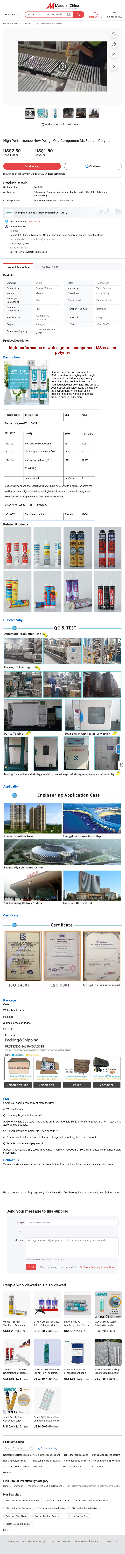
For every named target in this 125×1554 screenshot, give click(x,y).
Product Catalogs (49, 1448)
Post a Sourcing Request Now (97, 1267)
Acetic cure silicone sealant (46, 1454)
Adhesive (29, 23)
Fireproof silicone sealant (75, 1454)
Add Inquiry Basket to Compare (63, 124)
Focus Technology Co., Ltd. (41, 1541)
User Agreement (81, 1541)
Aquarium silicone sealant (16, 1466)
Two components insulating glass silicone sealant (77, 1460)
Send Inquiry (32, 166)
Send (31, 1267)
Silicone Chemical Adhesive (51, 1508)
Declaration (96, 1541)
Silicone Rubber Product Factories (23, 1500)
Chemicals (16, 23)
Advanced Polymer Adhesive (49, 23)
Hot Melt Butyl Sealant (14, 1460)
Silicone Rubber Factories (18, 1508)
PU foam (37, 1466)
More (6, 1529)
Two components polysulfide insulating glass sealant (107, 1460)
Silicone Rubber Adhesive (84, 1508)
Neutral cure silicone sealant (17, 1454)
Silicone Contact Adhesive (48, 1516)
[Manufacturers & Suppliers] (62, 5)
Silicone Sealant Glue (78, 1516)
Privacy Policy (111, 1541)
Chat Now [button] (95, 166)
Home (6, 23)
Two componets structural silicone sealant (47, 1460)
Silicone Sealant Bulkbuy (18, 1523)
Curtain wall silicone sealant (106, 1454)
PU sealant (97, 1466)
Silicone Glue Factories (58, 1500)
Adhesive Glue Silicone (17, 1516)
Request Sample (56, 174)
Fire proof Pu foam (71, 1466)
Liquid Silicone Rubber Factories (92, 1500)
